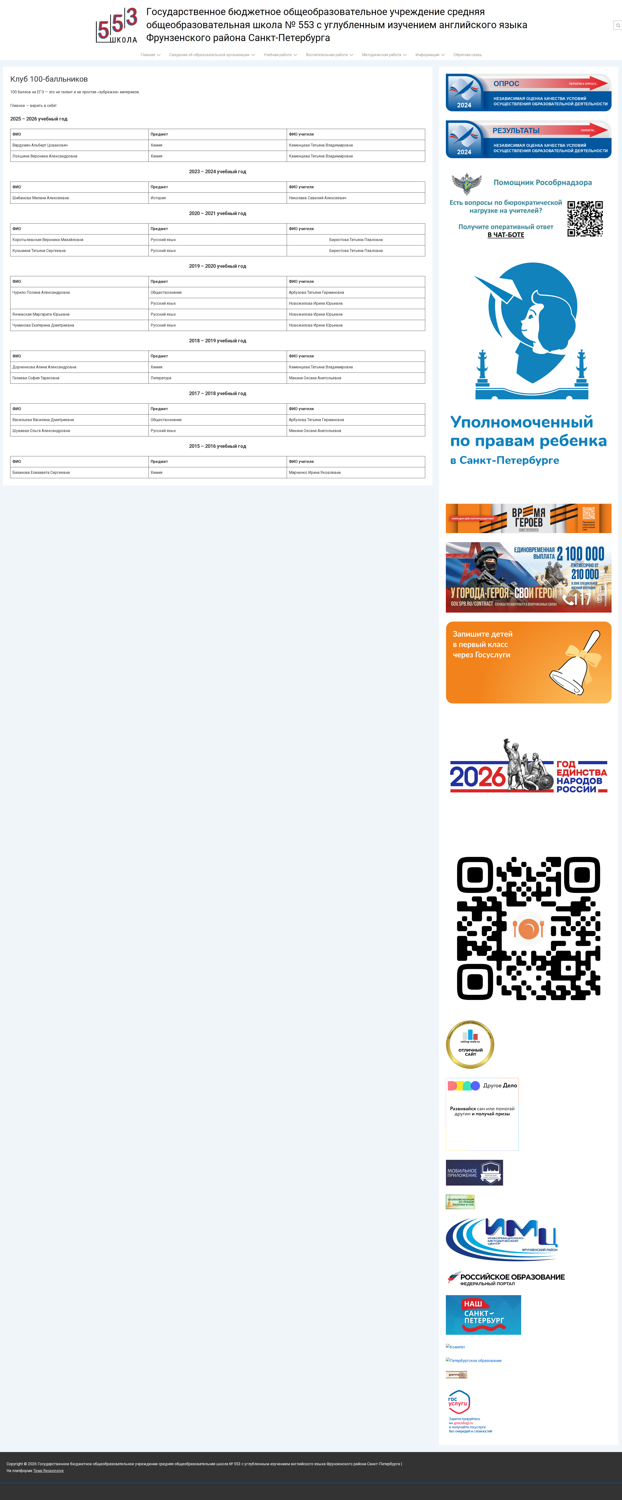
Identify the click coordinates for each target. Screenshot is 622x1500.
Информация (427, 54)
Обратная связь (468, 54)
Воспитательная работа (327, 54)
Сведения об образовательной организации (209, 54)
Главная (148, 54)
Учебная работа (278, 54)
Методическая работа (381, 54)
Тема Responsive (48, 1470)
